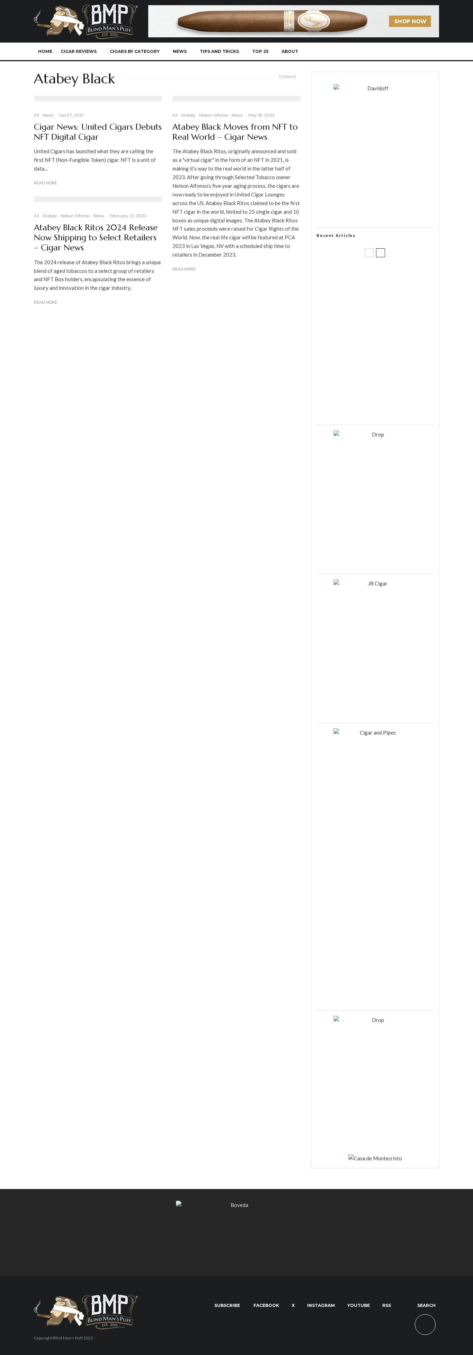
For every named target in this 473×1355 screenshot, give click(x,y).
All (36, 115)
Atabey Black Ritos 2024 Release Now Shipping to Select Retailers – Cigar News (96, 237)
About (290, 51)
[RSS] (408, 51)
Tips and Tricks (219, 51)
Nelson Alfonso (75, 215)
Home (45, 51)
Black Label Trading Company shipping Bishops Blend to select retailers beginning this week (383, 408)
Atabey (50, 215)
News (180, 51)
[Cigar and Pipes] (375, 732)
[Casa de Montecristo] (375, 1158)
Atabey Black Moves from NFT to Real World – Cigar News (235, 132)
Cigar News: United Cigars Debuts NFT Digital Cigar (98, 132)
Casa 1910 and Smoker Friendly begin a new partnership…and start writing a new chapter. (386, 308)
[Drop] (375, 434)
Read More (45, 183)
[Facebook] (362, 51)
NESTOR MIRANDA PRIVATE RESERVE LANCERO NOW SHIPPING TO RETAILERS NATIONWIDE (389, 275)
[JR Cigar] (375, 583)
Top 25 (260, 51)
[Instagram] (385, 51)
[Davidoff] (293, 9)
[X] (374, 51)
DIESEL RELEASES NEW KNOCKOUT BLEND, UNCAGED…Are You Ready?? (388, 342)
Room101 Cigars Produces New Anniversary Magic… (383, 375)
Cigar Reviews (79, 51)
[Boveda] (236, 1205)
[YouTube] (396, 51)
